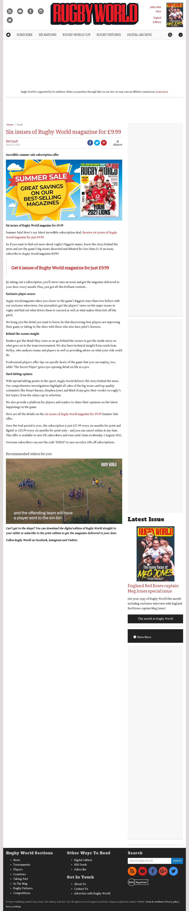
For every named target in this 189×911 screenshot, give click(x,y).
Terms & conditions (155, 902)
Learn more (162, 91)
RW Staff (12, 141)
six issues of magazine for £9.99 (73, 414)
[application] (64, 491)
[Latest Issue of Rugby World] (174, 15)
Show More (143, 637)
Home (10, 124)
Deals (20, 124)
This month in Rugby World (155, 619)
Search (177, 860)
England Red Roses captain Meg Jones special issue (153, 588)
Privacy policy (171, 902)
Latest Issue (146, 519)
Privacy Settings (13, 906)
